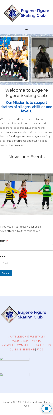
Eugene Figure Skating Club (26, 13)
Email (4, 256)
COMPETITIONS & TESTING (34, 345)
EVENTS (36, 340)
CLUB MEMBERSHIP (22, 349)
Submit (6, 273)
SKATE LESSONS (18, 336)
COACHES (8, 345)
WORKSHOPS (20, 340)
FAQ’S (39, 349)
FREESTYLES (37, 336)
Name (4, 240)
